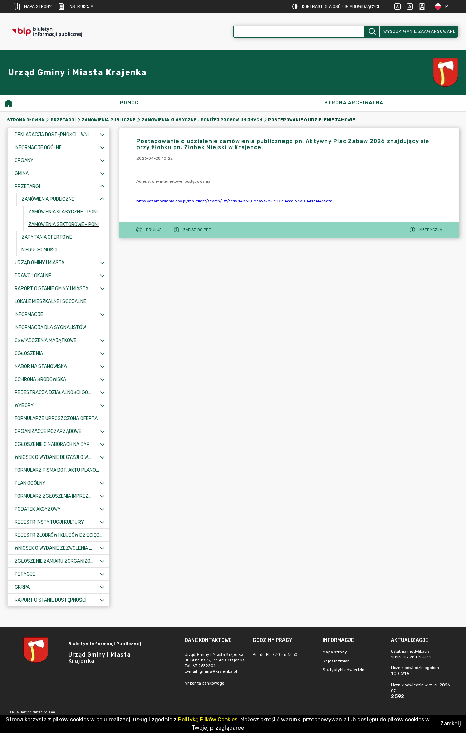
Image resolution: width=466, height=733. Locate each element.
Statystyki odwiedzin (343, 669)
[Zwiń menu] (102, 186)
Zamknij (450, 723)
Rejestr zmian (336, 661)
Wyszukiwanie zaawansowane (419, 31)
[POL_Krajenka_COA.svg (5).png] (445, 72)
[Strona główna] (8, 103)
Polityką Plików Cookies (207, 719)
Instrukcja (81, 6)
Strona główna (25, 119)
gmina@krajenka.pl (218, 671)
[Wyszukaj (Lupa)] (371, 31)
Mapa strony (38, 6)
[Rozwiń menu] (102, 134)
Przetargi (63, 119)
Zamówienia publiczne (108, 119)
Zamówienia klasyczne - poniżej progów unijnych (202, 119)
